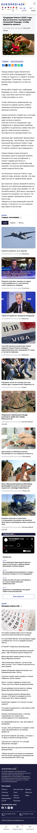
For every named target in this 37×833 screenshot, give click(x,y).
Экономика (26, 456)
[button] (30, 827)
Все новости (18, 596)
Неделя (12, 223)
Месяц (21, 223)
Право (24, 387)
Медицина (16, 800)
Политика (25, 288)
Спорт (15, 792)
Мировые (25, 254)
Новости (4, 789)
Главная (5, 61)
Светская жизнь (17, 61)
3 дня (5, 223)
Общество (26, 491)
